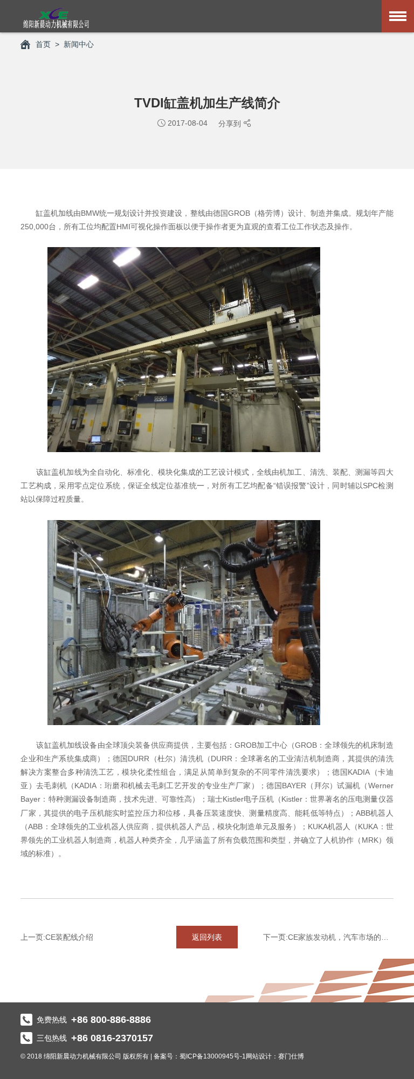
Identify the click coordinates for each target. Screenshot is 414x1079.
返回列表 (207, 937)
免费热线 (94, 1019)
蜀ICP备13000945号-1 (213, 1056)
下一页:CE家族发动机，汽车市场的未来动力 (328, 937)
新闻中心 (79, 44)
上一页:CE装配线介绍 (56, 937)
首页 (43, 44)
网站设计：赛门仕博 (275, 1056)
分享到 (230, 123)
